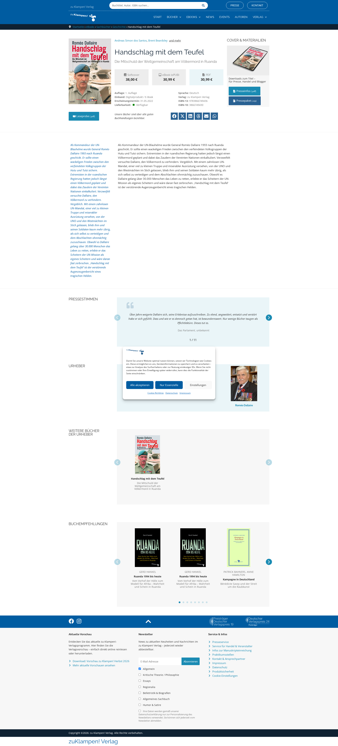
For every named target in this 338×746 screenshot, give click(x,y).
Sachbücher (103, 26)
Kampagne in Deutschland (239, 579)
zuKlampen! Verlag (93, 741)
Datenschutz (171, 392)
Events (224, 17)
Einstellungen (198, 385)
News (210, 17)
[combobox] (154, 5)
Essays (146, 681)
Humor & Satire (151, 705)
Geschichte (119, 26)
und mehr (175, 40)
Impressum (185, 392)
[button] (174, 116)
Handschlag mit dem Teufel (147, 478)
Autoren (241, 17)
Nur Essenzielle (169, 385)
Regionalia (148, 687)
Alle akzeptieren (139, 385)
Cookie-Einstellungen (225, 675)
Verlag (258, 17)
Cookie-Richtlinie (156, 392)
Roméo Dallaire (244, 405)
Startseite (78, 26)
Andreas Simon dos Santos (131, 40)
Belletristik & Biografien (156, 693)
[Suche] (204, 5)
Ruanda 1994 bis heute (147, 576)
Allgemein (148, 669)
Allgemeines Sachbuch (156, 699)
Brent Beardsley (158, 40)
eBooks (191, 17)
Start (158, 17)
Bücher (172, 17)
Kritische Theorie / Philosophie (160, 675)
